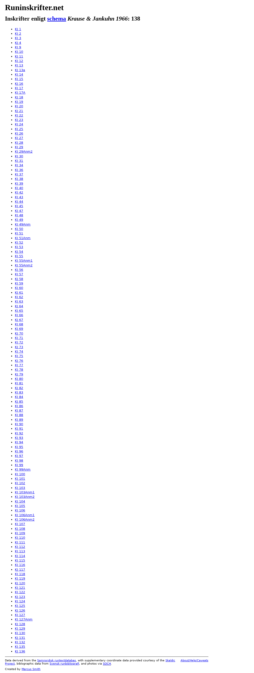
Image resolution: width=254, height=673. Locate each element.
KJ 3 (18, 38)
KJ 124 (20, 601)
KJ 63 (19, 301)
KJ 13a (20, 70)
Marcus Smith (31, 669)
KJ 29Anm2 (23, 151)
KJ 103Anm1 (24, 492)
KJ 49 (19, 220)
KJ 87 (19, 410)
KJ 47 (19, 211)
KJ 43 (19, 197)
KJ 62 (19, 297)
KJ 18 (19, 97)
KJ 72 (19, 342)
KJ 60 (19, 288)
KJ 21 (19, 111)
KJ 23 (19, 120)
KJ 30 (19, 156)
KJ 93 (19, 438)
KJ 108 (20, 529)
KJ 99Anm (23, 469)
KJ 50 (19, 229)
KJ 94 (19, 442)
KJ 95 (19, 447)
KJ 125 (20, 606)
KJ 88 (19, 415)
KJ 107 (20, 524)
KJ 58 (19, 279)
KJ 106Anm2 (24, 519)
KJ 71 (19, 338)
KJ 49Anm (23, 224)
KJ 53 (19, 247)
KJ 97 (19, 456)
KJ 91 (19, 428)
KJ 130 (20, 633)
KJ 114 (20, 556)
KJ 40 (19, 188)
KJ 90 (19, 424)
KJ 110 (20, 537)
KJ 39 (19, 183)
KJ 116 (20, 565)
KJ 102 (20, 483)
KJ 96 (19, 451)
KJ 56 (19, 270)
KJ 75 (19, 356)
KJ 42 (19, 192)
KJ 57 (19, 274)
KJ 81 (19, 383)
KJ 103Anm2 (24, 497)
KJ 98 (19, 460)
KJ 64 (19, 306)
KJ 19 (19, 102)
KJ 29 (19, 147)
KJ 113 (20, 551)
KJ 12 (19, 61)
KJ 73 (19, 347)
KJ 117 (20, 569)
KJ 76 (19, 361)
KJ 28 (19, 142)
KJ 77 (19, 365)
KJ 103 (20, 488)
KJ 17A (20, 92)
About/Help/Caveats (194, 660)
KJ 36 (19, 170)
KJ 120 (20, 583)
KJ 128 (20, 624)
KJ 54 (19, 251)
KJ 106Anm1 (24, 515)
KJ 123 (20, 597)
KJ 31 (19, 161)
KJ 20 (19, 106)
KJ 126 (20, 610)
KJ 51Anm (23, 238)
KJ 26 (19, 133)
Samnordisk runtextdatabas (56, 660)
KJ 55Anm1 (23, 260)
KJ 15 (19, 79)
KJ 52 (19, 242)
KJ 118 (20, 574)
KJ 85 (19, 401)
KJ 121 (20, 587)
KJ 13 (19, 65)
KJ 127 (20, 615)
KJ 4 (18, 43)
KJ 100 (20, 474)
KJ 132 (20, 642)
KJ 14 (19, 74)
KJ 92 (19, 433)
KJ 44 (19, 201)
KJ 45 (19, 206)
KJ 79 (19, 374)
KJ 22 (19, 115)
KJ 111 (20, 542)
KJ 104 (20, 501)
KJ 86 (19, 406)
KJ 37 (19, 174)
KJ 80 (19, 379)
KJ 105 (20, 506)
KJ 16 (19, 83)
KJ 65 (19, 310)
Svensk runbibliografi (64, 663)
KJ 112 (20, 547)
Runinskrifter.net (34, 7)
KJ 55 (19, 256)
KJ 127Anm (23, 619)
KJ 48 (19, 215)
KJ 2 (18, 33)
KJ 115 (20, 560)
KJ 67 (19, 320)
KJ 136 (20, 651)
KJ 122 (20, 592)
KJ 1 (18, 29)
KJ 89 (19, 419)
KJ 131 (20, 638)
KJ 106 (20, 510)
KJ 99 (19, 465)
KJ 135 (20, 646)
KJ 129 (20, 628)
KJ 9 (18, 47)
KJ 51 (19, 233)
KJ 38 (19, 179)
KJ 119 (20, 578)
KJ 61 (19, 292)
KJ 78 (19, 369)
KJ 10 (19, 52)
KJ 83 (19, 392)
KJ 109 (20, 533)
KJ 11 (19, 56)
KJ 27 (19, 138)
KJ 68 (19, 324)
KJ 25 (19, 129)
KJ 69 (19, 329)
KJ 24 (19, 124)
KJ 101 (20, 478)
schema (56, 18)
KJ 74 (19, 351)
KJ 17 (19, 88)
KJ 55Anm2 (23, 265)
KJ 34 (19, 165)
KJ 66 (19, 315)
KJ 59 (19, 283)
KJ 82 (19, 388)
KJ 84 (19, 397)
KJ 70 (19, 333)
